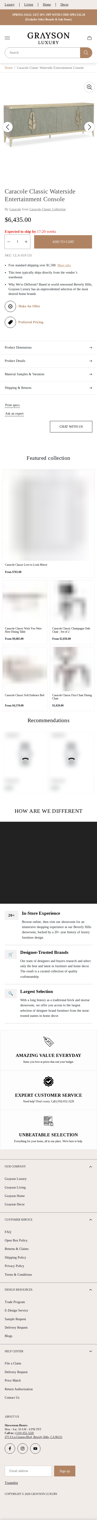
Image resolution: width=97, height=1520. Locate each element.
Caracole (15, 209)
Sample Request (15, 1319)
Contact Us (12, 1397)
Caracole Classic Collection (47, 209)
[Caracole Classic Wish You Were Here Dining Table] (25, 602)
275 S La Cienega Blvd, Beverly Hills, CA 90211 (33, 1437)
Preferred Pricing (30, 322)
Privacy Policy (14, 1266)
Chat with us (71, 426)
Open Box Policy (16, 1240)
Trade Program (15, 1302)
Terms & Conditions (18, 1274)
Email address (18, 1471)
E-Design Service (16, 1310)
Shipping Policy (15, 1257)
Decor (65, 4)
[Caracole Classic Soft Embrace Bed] (25, 669)
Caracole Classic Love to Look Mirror (26, 564)
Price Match (13, 1380)
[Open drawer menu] (7, 38)
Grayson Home (15, 1196)
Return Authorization (19, 1389)
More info (64, 265)
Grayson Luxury (16, 1179)
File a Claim (13, 1363)
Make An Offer (29, 306)
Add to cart (63, 242)
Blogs (8, 1336)
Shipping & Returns (18, 388)
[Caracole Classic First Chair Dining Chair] (72, 669)
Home (47, 4)
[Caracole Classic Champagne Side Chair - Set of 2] (72, 602)
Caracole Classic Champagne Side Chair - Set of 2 (71, 630)
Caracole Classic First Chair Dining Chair (72, 697)
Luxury (10, 4)
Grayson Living (15, 1187)
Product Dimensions (18, 347)
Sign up (65, 1471)
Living (28, 4)
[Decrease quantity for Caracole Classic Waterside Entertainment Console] (9, 242)
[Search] (86, 52)
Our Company (15, 1166)
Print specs (12, 405)
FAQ (8, 1232)
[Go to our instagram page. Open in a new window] (22, 1448)
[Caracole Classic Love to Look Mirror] (48, 515)
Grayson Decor (15, 1204)
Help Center (14, 1351)
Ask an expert (14, 413)
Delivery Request (16, 1327)
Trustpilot (11, 1483)
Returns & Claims (16, 1249)
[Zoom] (89, 87)
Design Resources (18, 1289)
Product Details (15, 361)
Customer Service (18, 1219)
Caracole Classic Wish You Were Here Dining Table (23, 630)
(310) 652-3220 (24, 1433)
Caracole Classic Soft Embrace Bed (24, 695)
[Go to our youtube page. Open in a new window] (35, 1448)
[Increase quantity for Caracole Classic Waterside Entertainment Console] (26, 242)
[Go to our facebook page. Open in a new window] (10, 1448)
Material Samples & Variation (24, 374)
